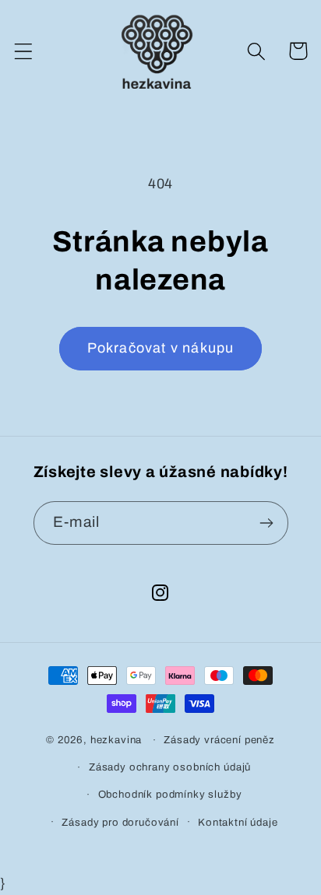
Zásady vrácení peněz (219, 740)
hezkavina (116, 740)
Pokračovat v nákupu (161, 348)
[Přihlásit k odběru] (266, 523)
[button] (23, 51)
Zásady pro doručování (120, 822)
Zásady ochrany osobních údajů (170, 767)
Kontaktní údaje (238, 822)
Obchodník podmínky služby (170, 794)
